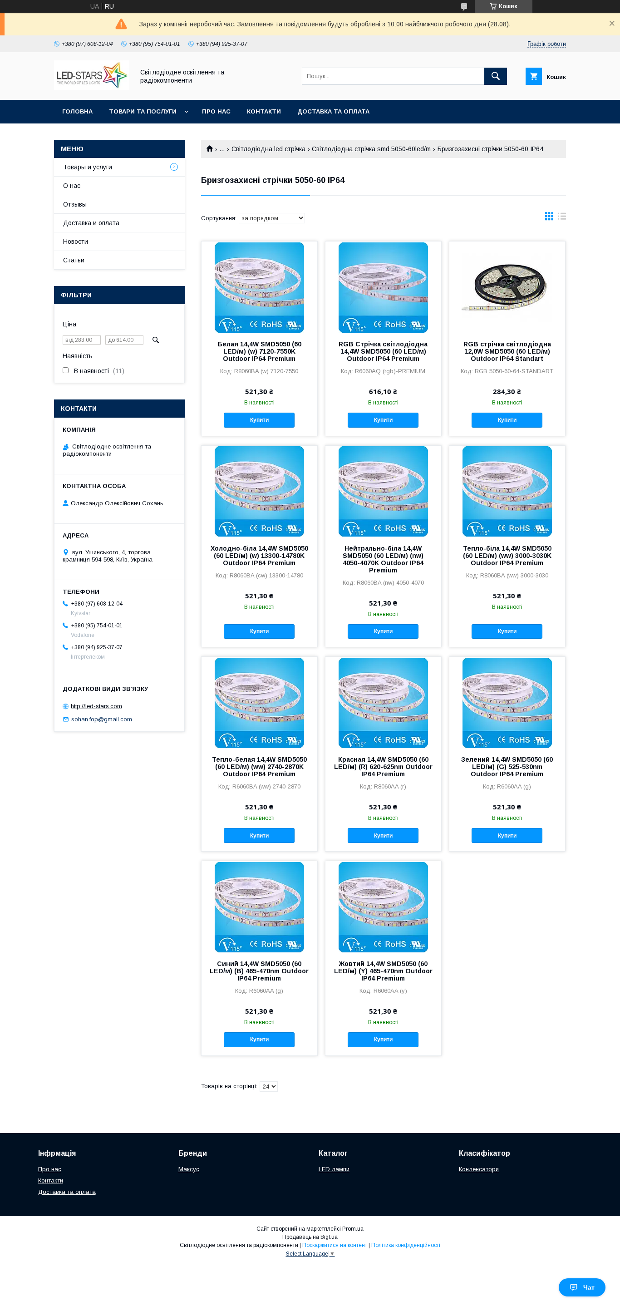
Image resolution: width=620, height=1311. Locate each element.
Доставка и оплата (91, 223)
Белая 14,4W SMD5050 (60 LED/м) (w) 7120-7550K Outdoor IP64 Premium (259, 351)
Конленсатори (479, 1169)
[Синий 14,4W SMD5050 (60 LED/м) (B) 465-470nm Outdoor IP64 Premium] (259, 906)
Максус (188, 1169)
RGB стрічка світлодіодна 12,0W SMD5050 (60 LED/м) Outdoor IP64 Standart (507, 351)
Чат (589, 1287)
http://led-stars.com (96, 706)
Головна (77, 111)
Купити (259, 420)
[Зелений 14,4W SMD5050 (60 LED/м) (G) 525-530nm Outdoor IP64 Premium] (507, 702)
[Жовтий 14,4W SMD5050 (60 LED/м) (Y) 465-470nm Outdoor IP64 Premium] (383, 906)
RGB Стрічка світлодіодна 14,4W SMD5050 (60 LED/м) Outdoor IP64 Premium (383, 351)
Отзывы (75, 204)
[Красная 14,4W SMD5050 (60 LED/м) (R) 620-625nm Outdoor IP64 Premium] (383, 702)
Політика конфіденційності (405, 1245)
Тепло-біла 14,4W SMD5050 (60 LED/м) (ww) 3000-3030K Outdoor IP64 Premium (507, 556)
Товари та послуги (143, 111)
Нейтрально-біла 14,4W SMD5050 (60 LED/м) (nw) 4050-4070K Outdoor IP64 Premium (383, 559)
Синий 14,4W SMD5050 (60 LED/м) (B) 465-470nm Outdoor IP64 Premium (259, 971)
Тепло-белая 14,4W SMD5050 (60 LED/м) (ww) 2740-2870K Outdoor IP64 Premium (259, 767)
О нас (71, 185)
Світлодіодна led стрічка (268, 149)
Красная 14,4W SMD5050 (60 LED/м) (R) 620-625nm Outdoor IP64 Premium (383, 767)
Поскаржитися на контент (334, 1245)
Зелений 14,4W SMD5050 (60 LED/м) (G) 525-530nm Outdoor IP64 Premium (507, 767)
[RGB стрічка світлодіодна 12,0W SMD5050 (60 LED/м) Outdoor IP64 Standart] (507, 287)
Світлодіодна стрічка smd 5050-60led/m (371, 149)
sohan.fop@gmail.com (101, 719)
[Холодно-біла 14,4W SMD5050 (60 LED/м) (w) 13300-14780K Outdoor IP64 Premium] (259, 491)
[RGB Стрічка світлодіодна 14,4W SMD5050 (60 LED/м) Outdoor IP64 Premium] (383, 287)
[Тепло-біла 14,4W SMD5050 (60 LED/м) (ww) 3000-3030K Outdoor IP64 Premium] (507, 491)
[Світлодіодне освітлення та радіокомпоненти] (91, 88)
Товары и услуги (87, 167)
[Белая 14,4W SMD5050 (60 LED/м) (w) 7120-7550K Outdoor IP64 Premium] (259, 287)
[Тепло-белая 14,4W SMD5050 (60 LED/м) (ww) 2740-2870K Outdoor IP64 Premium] (259, 702)
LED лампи (334, 1169)
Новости (75, 241)
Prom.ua (353, 1229)
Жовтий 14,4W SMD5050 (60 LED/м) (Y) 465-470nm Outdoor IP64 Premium (383, 971)
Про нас (216, 111)
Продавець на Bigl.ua (310, 1237)
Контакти (264, 111)
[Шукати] (495, 76)
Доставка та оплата (333, 111)
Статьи (73, 260)
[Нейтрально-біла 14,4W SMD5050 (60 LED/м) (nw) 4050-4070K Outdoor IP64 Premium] (383, 491)
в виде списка (562, 218)
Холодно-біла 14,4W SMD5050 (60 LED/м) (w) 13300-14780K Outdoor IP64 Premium (259, 556)
